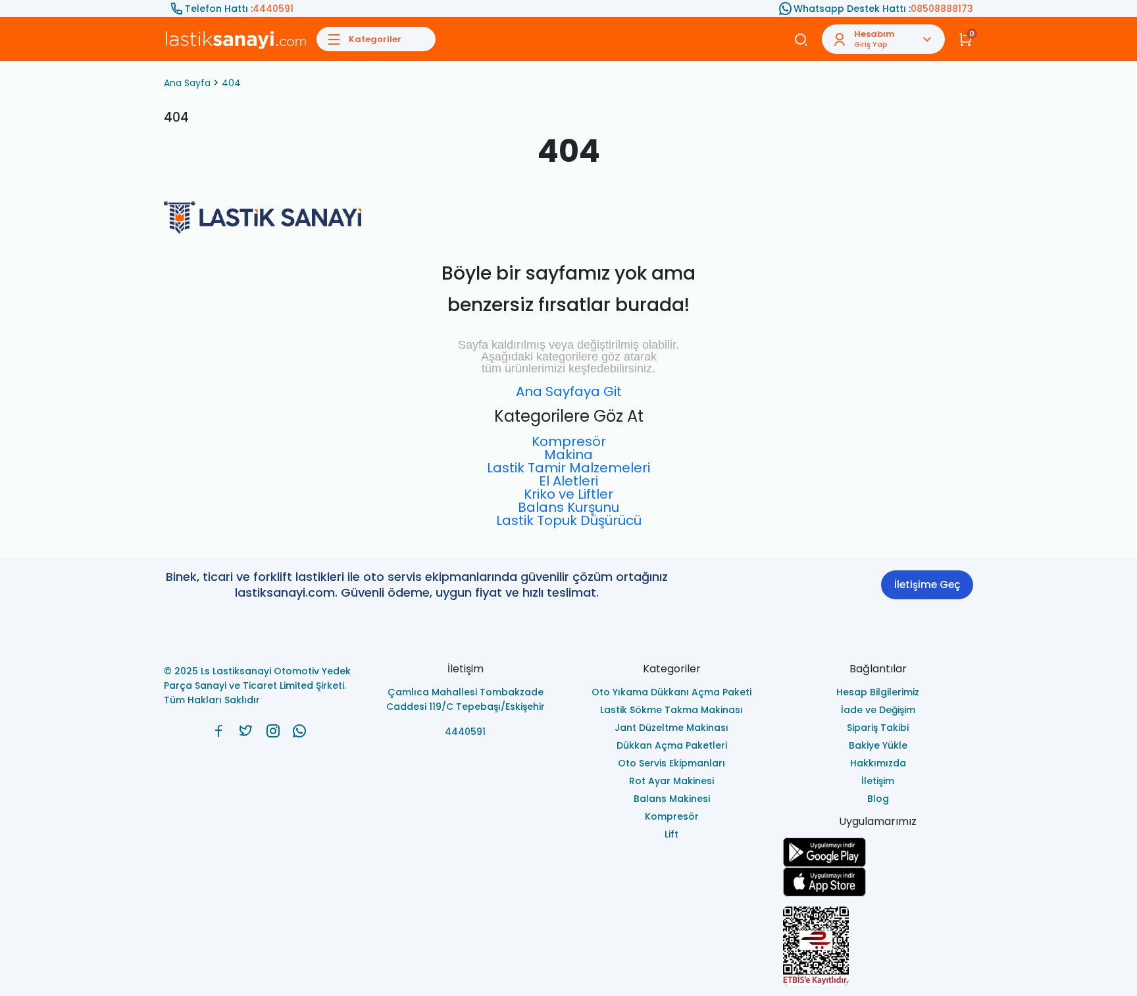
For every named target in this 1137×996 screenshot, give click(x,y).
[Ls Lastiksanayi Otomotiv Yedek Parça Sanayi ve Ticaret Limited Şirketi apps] (878, 882)
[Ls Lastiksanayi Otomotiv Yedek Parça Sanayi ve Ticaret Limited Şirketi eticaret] (878, 946)
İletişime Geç (927, 584)
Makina (568, 454)
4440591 (273, 8)
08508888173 (942, 8)
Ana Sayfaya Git (569, 391)
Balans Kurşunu (568, 507)
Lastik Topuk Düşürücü (569, 520)
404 (231, 82)
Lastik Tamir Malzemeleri (568, 468)
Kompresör (569, 441)
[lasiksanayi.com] (219, 731)
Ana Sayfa (187, 82)
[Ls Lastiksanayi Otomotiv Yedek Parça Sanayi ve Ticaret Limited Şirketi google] (878, 852)
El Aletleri (568, 481)
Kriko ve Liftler (568, 494)
